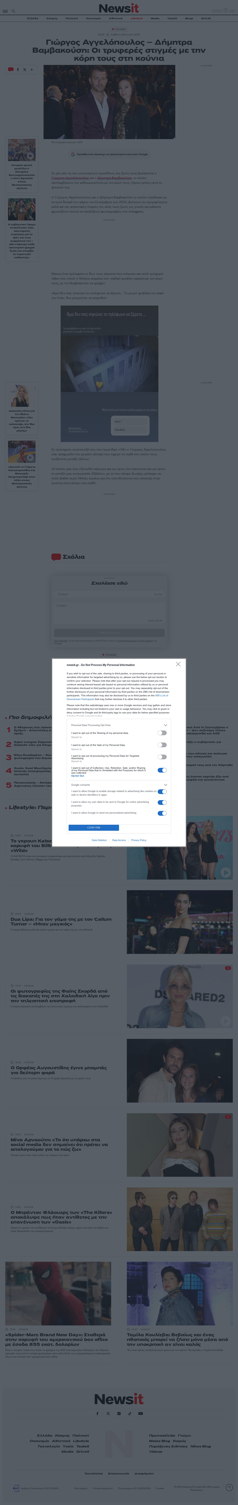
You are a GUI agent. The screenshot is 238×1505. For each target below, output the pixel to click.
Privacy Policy (138, 840)
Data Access (119, 840)
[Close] (179, 665)
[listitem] (119, 725)
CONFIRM (93, 827)
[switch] (162, 733)
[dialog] (119, 752)
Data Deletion (99, 840)
